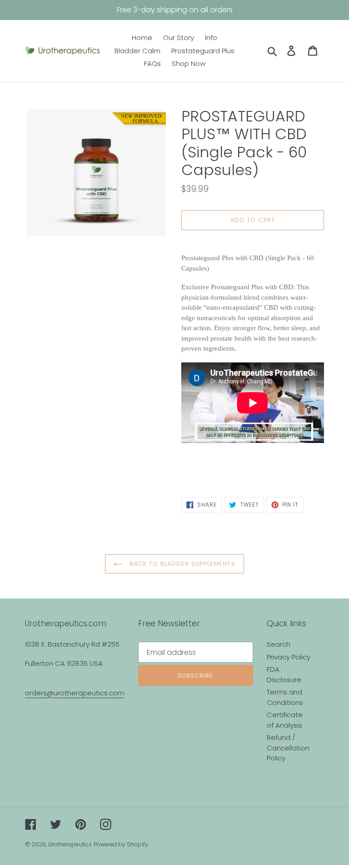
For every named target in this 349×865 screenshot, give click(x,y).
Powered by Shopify (121, 844)
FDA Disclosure (284, 674)
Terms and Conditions (285, 697)
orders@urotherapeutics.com (75, 693)
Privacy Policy (288, 657)
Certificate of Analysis (285, 720)
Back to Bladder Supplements (181, 563)
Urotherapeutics (70, 844)
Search (278, 644)
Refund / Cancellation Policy (288, 748)
